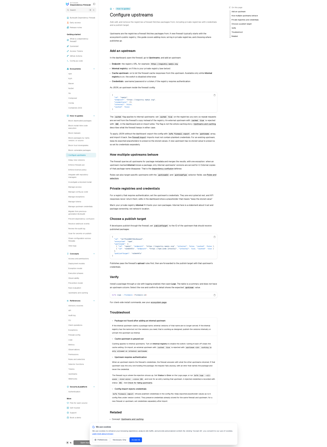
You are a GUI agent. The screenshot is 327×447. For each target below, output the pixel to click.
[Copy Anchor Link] (137, 50)
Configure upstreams (77, 155)
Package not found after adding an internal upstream (140, 320)
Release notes (76, 27)
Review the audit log (76, 228)
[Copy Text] (214, 95)
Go (69, 93)
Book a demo (75, 417)
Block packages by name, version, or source (79, 139)
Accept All (136, 440)
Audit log (72, 315)
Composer (72, 98)
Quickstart (74, 46)
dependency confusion (163, 168)
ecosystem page (159, 302)
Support (73, 413)
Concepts (74, 254)
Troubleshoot (120, 312)
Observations (74, 349)
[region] (163, 102)
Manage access (75, 187)
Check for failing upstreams (140, 383)
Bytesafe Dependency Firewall (82, 18)
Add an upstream (123, 51)
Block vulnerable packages (79, 150)
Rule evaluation (74, 288)
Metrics (71, 345)
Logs (70, 340)
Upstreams (72, 374)
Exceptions (73, 330)
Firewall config (74, 335)
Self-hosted (75, 408)
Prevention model (75, 283)
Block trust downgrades (78, 145)
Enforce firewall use (76, 165)
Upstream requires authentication (131, 357)
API (69, 310)
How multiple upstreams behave (134, 155)
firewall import (139, 137)
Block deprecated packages (79, 121)
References (75, 301)
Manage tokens (74, 201)
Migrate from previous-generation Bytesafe (77, 212)
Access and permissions (78, 258)
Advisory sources (75, 305)
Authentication (74, 391)
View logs (72, 246)
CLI (69, 320)
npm (70, 74)
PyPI (70, 78)
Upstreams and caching (78, 293)
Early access (75, 22)
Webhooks (72, 379)
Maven (71, 83)
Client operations (75, 325)
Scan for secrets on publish (79, 233)
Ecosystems (75, 69)
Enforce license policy (77, 170)
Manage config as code (78, 192)
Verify (114, 277)
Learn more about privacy (102, 434)
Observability (73, 278)
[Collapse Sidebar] (94, 4)
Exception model (75, 268)
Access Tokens (76, 51)
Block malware (74, 133)
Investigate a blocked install (79, 182)
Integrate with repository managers (78, 175)
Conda (71, 103)
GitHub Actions (76, 56)
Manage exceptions (76, 197)
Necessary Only (119, 440)
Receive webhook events (79, 224)
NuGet (71, 88)
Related (116, 412)
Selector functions (76, 364)
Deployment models (76, 263)
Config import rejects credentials (130, 389)
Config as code (76, 61)
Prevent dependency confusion (81, 219)
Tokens (71, 369)
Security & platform (78, 387)
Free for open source (78, 403)
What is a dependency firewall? (79, 40)
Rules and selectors (76, 359)
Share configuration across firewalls (79, 239)
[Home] (111, 9)
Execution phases (75, 273)
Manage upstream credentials (80, 206)
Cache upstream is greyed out (129, 338)
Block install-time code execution (78, 126)
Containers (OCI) (75, 108)
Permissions (73, 354)
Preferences (102, 440)
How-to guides (76, 116)
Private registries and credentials (135, 188)
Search (82, 10)
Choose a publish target (128, 219)
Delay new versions (76, 160)
